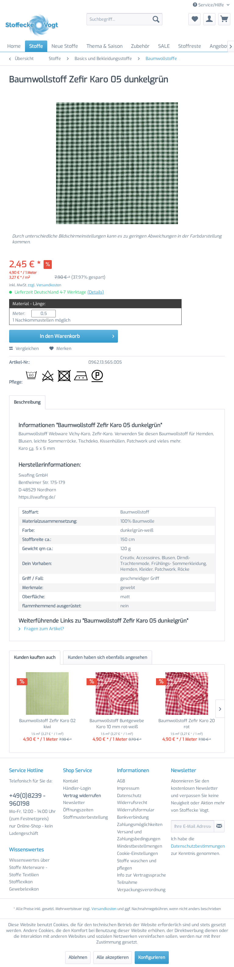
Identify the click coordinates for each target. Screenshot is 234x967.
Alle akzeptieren (113, 957)
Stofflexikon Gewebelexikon (24, 885)
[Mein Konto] (209, 19)
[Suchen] (156, 19)
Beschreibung (27, 402)
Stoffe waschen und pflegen (136, 864)
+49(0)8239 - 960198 (27, 799)
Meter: (18, 313)
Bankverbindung (133, 817)
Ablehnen (78, 957)
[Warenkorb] (224, 19)
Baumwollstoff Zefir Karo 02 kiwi (47, 724)
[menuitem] (125, 19)
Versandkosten (103, 908)
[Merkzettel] (194, 19)
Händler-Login (77, 788)
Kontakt (70, 781)
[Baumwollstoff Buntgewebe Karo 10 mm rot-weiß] (117, 693)
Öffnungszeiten (78, 810)
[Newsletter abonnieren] (219, 826)
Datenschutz (129, 796)
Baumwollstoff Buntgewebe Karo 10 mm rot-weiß (117, 724)
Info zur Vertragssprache (141, 875)
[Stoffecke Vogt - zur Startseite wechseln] (34, 25)
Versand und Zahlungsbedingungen (138, 835)
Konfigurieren (151, 957)
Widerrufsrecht (132, 803)
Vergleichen (26, 348)
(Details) (95, 292)
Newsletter (74, 803)
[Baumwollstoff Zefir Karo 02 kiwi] (47, 693)
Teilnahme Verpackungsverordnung (141, 886)
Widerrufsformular (135, 810)
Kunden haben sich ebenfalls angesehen (107, 657)
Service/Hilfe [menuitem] (211, 5)
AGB (121, 781)
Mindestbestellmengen (139, 846)
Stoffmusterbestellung (85, 817)
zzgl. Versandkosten (44, 285)
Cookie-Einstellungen (137, 853)
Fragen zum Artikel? (43, 629)
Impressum (128, 788)
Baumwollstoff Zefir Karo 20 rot (186, 724)
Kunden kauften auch (34, 657)
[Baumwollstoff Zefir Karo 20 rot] (186, 693)
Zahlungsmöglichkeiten (139, 825)
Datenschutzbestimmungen (198, 846)
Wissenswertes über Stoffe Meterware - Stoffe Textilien (29, 867)
